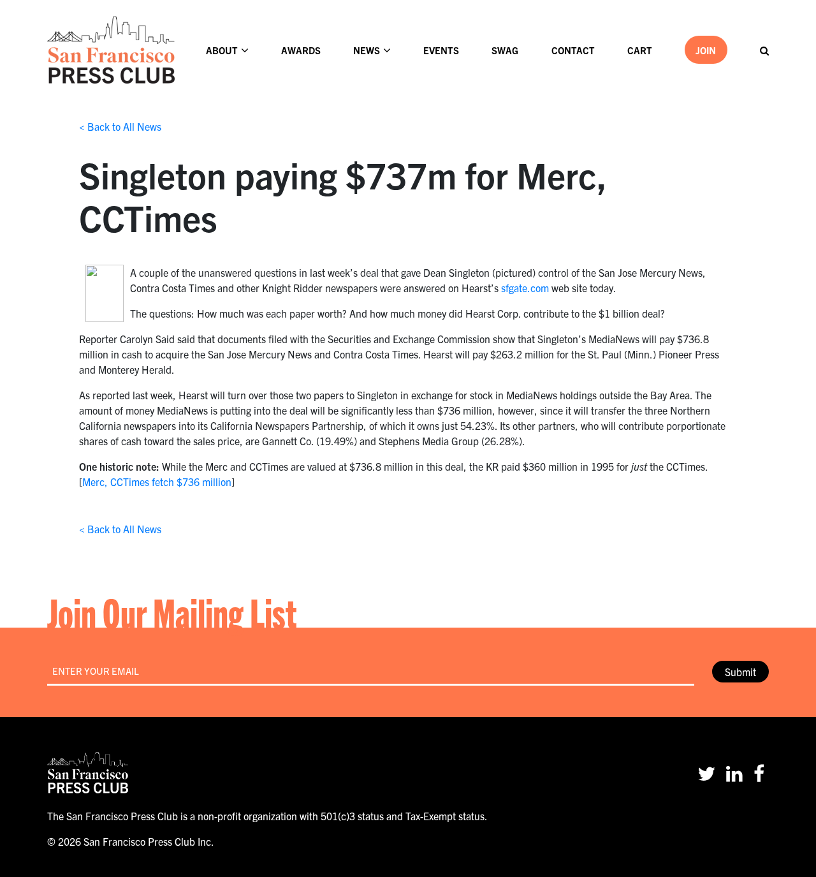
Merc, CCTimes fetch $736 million (156, 481)
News (366, 50)
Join (706, 50)
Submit (740, 671)
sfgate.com (525, 287)
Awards (301, 50)
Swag (505, 50)
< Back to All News (120, 126)
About (222, 50)
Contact (573, 50)
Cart (639, 50)
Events (441, 50)
